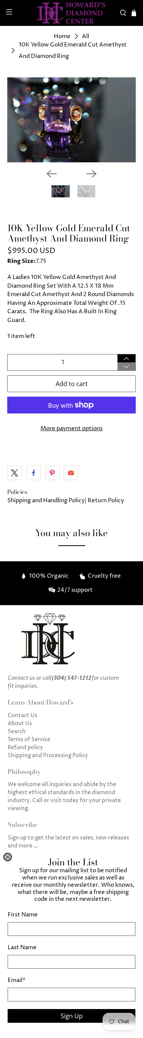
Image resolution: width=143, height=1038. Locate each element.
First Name (23, 915)
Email (17, 980)
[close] (7, 857)
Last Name (22, 947)
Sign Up (72, 1016)
